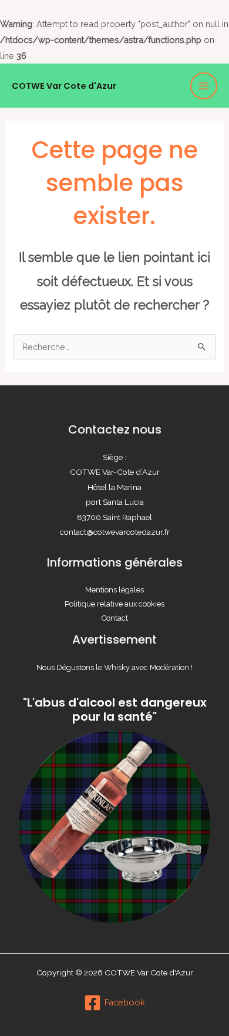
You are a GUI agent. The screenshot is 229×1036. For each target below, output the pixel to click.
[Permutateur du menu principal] (203, 85)
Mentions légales (114, 589)
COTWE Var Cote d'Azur (64, 86)
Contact (115, 618)
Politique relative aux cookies (114, 603)
